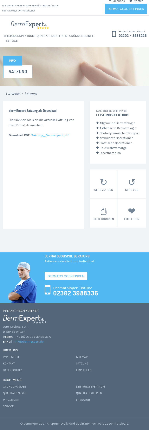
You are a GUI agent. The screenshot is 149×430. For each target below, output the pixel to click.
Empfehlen (131, 218)
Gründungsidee (81, 36)
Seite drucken (104, 218)
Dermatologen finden (126, 8)
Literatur (83, 400)
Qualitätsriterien (89, 393)
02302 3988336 (75, 293)
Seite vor (131, 189)
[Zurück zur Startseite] (30, 25)
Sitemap (81, 357)
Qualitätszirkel (14, 393)
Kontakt (9, 363)
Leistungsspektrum (19, 36)
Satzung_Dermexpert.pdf (49, 135)
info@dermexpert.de (28, 341)
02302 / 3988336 (133, 35)
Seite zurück (103, 189)
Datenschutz (12, 370)
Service (12, 40)
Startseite (13, 93)
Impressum (11, 357)
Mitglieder (11, 400)
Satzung (82, 363)
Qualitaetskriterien (52, 36)
